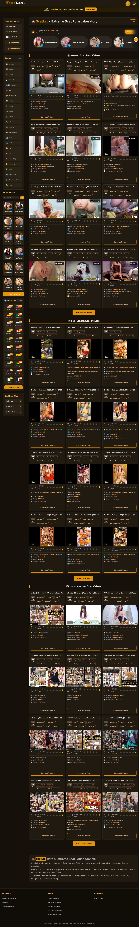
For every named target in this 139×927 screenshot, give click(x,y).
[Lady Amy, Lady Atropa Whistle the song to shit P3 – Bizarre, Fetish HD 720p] (83, 83)
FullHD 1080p (80, 169)
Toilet (83, 660)
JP (125, 601)
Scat (50, 66)
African (76, 133)
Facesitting (129, 258)
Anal (56, 66)
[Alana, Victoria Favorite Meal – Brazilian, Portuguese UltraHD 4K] (47, 146)
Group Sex (51, 722)
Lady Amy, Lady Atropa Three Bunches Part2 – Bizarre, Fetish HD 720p (120, 187)
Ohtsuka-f (40, 660)
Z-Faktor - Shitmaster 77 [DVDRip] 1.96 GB (46, 515)
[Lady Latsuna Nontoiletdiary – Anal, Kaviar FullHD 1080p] (120, 146)
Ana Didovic (41, 66)
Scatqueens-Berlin (81, 104)
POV (95, 254)
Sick (56, 597)
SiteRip (41, 106)
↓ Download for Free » (47, 117)
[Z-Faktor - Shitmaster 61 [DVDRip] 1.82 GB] (120, 536)
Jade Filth (40, 785)
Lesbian (39, 726)
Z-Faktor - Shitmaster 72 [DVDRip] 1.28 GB (83, 390)
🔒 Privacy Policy (53, 898)
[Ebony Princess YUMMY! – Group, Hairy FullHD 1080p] (83, 146)
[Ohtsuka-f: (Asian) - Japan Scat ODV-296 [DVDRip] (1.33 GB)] (47, 677)
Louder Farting (114, 660)
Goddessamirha (116, 291)
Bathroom (128, 664)
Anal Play (113, 726)
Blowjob (130, 722)
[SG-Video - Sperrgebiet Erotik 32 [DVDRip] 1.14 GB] (83, 474)
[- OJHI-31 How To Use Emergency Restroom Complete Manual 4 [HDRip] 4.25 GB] (83, 677)
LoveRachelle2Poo (80, 291)
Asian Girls (40, 597)
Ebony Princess (78, 129)
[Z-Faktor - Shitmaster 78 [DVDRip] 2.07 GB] (47, 411)
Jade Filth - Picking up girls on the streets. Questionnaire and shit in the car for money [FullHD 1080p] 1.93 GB (47, 780)
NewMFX (52, 166)
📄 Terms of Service (54, 902)
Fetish (112, 258)
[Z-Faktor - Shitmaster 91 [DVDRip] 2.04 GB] (120, 474)
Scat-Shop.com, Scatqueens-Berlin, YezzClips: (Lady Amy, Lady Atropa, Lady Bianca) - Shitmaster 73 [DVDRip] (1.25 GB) (120, 327)
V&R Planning (78, 785)
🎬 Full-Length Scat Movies (84, 320)
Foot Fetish (130, 133)
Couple (122, 70)
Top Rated (13, 43)
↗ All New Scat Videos (83, 313)
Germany (40, 336)
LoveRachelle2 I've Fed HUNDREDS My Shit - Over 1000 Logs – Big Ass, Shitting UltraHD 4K (83, 249)
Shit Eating (40, 133)
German (92, 70)
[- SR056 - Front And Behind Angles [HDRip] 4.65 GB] (120, 677)
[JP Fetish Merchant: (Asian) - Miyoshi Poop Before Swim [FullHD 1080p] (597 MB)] (120, 614)
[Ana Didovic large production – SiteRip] (47, 83)
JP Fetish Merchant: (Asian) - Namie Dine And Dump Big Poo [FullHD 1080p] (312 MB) (83, 593)
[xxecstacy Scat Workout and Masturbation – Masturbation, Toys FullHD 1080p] (47, 208)
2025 (74, 499)
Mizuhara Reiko (78, 789)
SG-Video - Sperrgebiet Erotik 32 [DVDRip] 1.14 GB (83, 452)
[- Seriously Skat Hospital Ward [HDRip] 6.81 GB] (47, 740)
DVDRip (41, 372)
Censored (120, 789)
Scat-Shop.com (79, 166)
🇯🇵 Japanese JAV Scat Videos (83, 586)
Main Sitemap (98, 898)
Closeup (91, 660)
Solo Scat (113, 70)
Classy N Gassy (127, 66)
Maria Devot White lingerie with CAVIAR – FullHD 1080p (47, 249)
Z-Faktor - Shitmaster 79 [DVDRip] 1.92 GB (83, 515)
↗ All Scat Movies (83, 578)
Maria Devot (41, 254)
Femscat (112, 166)
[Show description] (36, 96)
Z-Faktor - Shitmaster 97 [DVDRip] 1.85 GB (119, 390)
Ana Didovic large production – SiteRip (45, 62)
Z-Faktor (40, 394)
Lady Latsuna (114, 129)
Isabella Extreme (42, 398)
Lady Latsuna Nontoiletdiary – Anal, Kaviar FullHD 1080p (120, 124)
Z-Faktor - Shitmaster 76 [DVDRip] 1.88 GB (46, 452)
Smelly (76, 664)
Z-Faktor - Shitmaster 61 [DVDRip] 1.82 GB (119, 515)
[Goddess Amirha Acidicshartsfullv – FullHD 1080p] (120, 271)
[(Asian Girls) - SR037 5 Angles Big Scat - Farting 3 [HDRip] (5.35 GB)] (47, 614)
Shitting (56, 191)
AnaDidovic (40, 104)
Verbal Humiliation (53, 133)
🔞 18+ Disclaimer (54, 906)
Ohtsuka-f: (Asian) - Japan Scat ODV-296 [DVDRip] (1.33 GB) (47, 655)
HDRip (40, 635)
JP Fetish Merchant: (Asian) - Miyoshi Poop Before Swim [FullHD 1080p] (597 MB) (120, 593)
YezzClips (92, 336)
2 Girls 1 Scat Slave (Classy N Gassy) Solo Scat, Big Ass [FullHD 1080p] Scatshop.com (120, 62)
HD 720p (77, 106)
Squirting (76, 195)
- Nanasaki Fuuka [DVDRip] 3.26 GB (117, 718)
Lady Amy (77, 66)
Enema (55, 726)
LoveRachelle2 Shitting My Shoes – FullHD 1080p (83, 187)
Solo (53, 195)
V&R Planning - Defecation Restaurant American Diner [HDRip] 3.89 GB (83, 780)
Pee (47, 195)
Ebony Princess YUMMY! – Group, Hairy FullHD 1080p (83, 124)
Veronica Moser (51, 394)
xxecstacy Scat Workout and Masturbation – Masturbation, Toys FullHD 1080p (47, 187)
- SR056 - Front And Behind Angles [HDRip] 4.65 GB (120, 655)
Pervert (47, 601)
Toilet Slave (86, 258)
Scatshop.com (114, 66)
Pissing (39, 195)
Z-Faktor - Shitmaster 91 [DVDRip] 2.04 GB (119, 452)
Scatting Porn (10, 412)
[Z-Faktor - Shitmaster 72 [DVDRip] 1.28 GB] (83, 411)
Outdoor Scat (51, 332)
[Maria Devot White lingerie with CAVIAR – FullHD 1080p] (47, 271)
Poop (56, 660)
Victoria (47, 129)
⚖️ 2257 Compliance (55, 910)
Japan (49, 597)
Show (133, 21)
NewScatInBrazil (42, 166)
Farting (130, 70)
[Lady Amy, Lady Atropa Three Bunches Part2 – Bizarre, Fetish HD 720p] (120, 208)
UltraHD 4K (41, 169)
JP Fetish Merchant (79, 597)
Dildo (46, 258)
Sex (55, 336)
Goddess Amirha (115, 254)
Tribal (84, 133)
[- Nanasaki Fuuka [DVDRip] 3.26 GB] (120, 740)
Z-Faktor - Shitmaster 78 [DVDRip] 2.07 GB (46, 390)
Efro (38, 70)
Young (89, 722)
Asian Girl (40, 664)
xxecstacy (40, 191)
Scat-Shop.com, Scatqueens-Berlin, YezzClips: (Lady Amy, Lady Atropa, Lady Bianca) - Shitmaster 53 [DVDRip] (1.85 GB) (83, 327)
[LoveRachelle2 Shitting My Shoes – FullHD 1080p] (83, 208)
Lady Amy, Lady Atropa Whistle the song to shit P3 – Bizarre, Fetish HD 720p (83, 62)
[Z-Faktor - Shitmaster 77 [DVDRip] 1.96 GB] (47, 536)
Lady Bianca (94, 367)
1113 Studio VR (114, 785)
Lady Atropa (87, 66)
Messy (39, 601)
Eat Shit (112, 133)
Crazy (91, 664)
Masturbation (87, 195)
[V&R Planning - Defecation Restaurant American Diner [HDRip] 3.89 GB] (83, 802)
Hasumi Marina (91, 789)
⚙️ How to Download (9, 898)
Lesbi (85, 457)
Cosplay (130, 726)
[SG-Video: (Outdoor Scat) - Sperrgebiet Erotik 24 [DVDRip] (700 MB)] (47, 349)
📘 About (5, 902)
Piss (130, 129)
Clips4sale (125, 291)
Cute (119, 664)
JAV (75, 722)
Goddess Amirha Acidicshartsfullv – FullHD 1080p (120, 249)
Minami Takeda (127, 785)
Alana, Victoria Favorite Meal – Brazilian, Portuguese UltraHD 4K (47, 124)
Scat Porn (9, 406)
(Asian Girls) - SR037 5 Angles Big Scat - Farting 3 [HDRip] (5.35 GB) (47, 593)
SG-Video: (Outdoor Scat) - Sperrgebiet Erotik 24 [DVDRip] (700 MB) (47, 327)
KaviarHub (9, 401)
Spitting (121, 133)
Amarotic (41, 291)
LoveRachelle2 (78, 191)
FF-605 (49, 785)
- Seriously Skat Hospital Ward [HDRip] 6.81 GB (47, 718)
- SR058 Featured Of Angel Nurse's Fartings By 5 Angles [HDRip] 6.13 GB (83, 718)
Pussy (55, 601)
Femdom (83, 70)
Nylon (39, 258)
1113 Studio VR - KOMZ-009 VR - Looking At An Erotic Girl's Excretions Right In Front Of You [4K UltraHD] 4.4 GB (120, 780)
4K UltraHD (116, 825)
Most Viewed (13, 49)
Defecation (40, 789)
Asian (91, 597)
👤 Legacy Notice (8, 906)
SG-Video (40, 332)
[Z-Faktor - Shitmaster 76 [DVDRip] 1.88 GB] (47, 474)
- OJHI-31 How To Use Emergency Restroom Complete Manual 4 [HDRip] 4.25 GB (83, 655)
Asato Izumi (89, 785)
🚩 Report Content (54, 914)
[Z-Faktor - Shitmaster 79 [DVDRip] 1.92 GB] (83, 536)
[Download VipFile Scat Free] (16, 3)
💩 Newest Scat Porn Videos (83, 55)
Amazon (92, 133)
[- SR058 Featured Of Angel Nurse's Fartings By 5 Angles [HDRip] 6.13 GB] (83, 740)
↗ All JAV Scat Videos (84, 844)
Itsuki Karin (113, 722)
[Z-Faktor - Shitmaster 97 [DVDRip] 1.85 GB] (120, 411)
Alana (39, 129)
